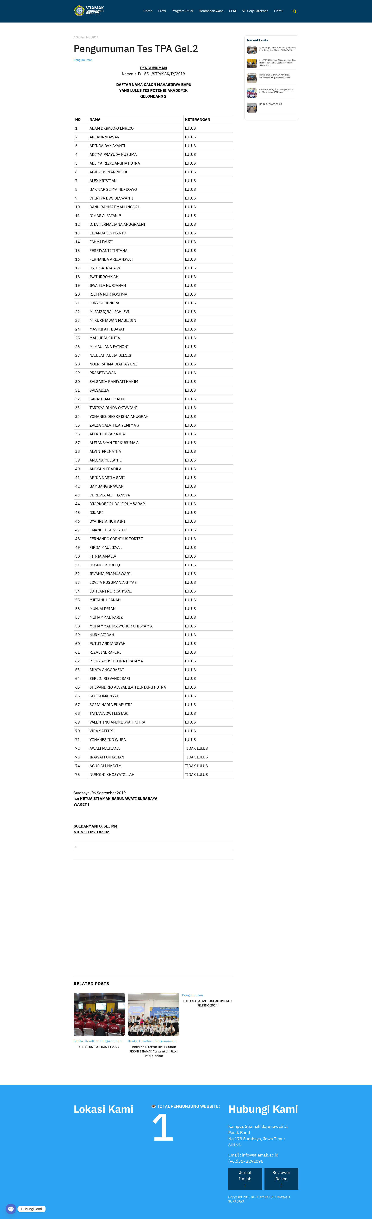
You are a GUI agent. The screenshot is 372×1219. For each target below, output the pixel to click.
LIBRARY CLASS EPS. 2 (270, 104)
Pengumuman (83, 60)
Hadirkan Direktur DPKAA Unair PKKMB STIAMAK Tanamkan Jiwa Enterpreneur (153, 1051)
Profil (162, 11)
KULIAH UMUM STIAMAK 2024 (99, 1047)
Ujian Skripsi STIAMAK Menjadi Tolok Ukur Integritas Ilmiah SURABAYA (277, 49)
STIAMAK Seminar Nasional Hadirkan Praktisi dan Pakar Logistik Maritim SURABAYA (277, 63)
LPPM (278, 11)
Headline (91, 1041)
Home (147, 11)
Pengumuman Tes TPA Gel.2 (136, 48)
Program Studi (183, 11)
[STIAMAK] (90, 13)
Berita (78, 1041)
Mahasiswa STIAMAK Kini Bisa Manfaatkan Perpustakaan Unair (274, 76)
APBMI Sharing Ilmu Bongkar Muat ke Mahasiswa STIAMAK (276, 91)
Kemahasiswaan (211, 11)
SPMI (233, 11)
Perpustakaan (257, 11)
